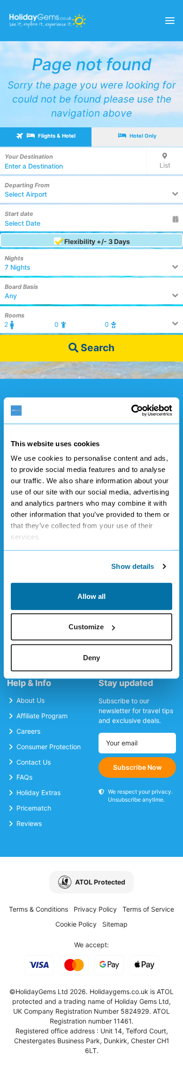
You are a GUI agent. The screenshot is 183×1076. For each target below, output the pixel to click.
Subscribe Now (137, 767)
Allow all (91, 596)
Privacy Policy (95, 909)
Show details (132, 566)
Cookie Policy (76, 924)
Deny (91, 657)
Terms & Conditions (38, 909)
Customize (86, 627)
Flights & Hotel (56, 136)
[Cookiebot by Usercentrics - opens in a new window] (131, 411)
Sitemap (115, 924)
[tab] (46, 137)
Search (96, 348)
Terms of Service (148, 909)
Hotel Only (142, 136)
